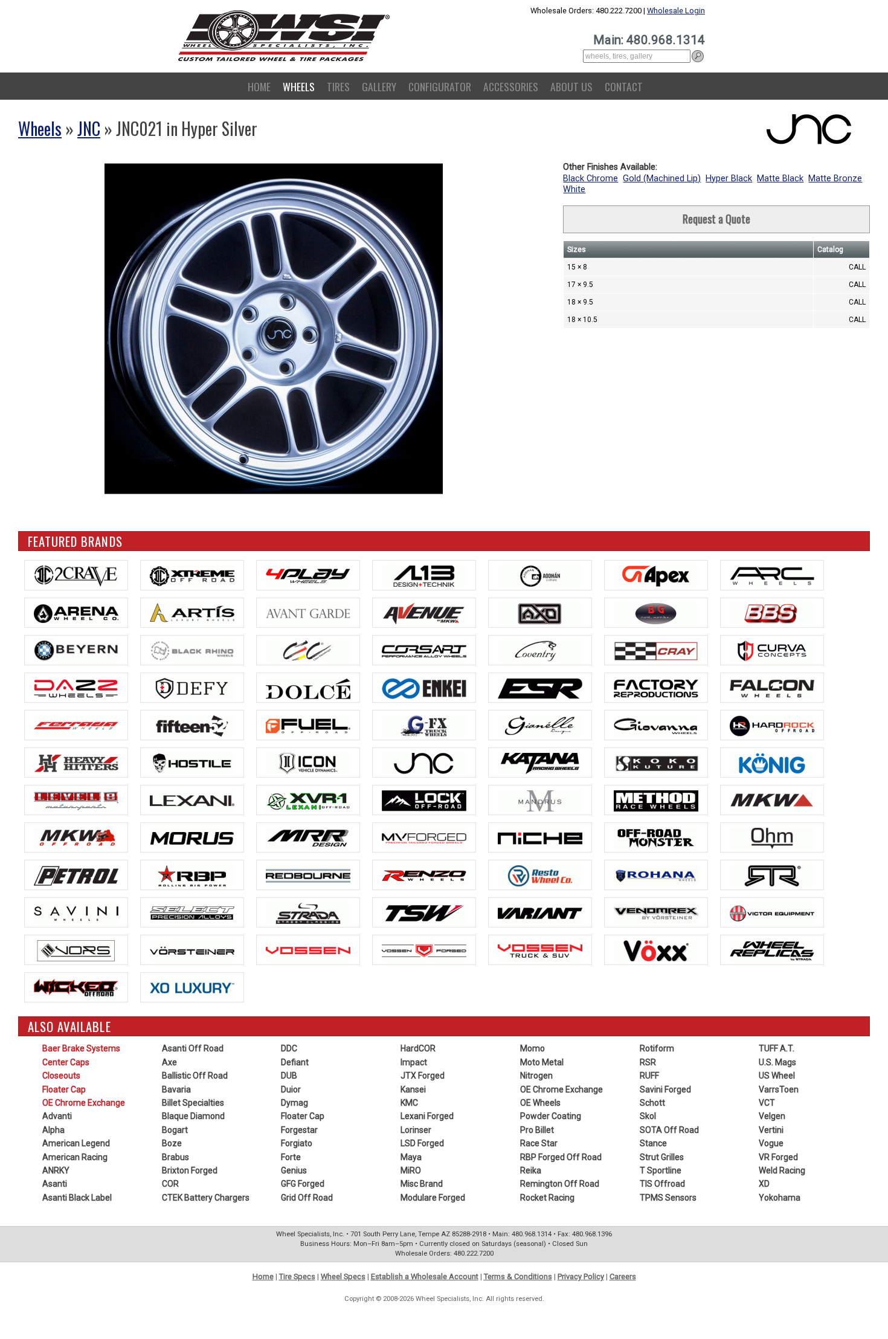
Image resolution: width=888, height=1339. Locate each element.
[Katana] (540, 762)
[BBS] (772, 613)
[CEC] (308, 650)
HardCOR (418, 1048)
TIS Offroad (662, 1184)
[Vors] (76, 950)
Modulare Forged (433, 1197)
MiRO (411, 1170)
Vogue (771, 1143)
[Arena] (76, 613)
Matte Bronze (835, 178)
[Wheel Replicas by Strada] (772, 950)
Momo (532, 1048)
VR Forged (778, 1157)
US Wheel (777, 1075)
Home (259, 86)
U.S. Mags (777, 1062)
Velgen (772, 1116)
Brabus (175, 1157)
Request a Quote (716, 219)
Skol (648, 1116)
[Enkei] (424, 688)
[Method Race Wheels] (656, 800)
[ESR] (540, 688)
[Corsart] (424, 650)
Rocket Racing (547, 1197)
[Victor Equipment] (772, 912)
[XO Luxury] (192, 987)
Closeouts (61, 1075)
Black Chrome (590, 178)
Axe (169, 1062)
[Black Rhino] (192, 650)
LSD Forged (422, 1143)
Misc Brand (422, 1184)
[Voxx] (656, 950)
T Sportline (660, 1170)
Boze (172, 1143)
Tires (338, 86)
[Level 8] (76, 800)
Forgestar (299, 1130)
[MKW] (772, 800)
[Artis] (192, 613)
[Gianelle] (540, 725)
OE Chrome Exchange (83, 1103)
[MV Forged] (424, 837)
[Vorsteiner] (192, 950)
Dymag (294, 1103)
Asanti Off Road (193, 1048)
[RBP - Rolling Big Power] (192, 875)
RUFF (649, 1075)
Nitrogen (536, 1075)
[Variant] (540, 912)
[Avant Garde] (308, 613)
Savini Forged (665, 1089)
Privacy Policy (581, 1276)
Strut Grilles (662, 1157)
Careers (623, 1276)
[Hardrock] (772, 725)
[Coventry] (540, 650)
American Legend (76, 1143)
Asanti (54, 1184)
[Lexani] (192, 800)
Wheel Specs (343, 1276)
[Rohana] (656, 875)
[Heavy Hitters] (76, 762)
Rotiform (657, 1048)
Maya (411, 1157)
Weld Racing (782, 1170)
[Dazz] (76, 688)
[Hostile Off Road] (192, 762)
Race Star (539, 1143)
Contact (624, 86)
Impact (414, 1062)
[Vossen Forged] (424, 950)
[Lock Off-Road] (424, 800)
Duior (291, 1089)
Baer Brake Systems (81, 1048)
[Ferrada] (76, 725)
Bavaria (176, 1089)
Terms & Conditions (518, 1276)
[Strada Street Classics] (308, 912)
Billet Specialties (193, 1103)
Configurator (439, 86)
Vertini (771, 1130)
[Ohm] (772, 837)
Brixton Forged (189, 1170)
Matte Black (780, 178)
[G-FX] (424, 725)
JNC (88, 128)
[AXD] (540, 613)
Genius (294, 1170)
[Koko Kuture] (656, 762)
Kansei (413, 1089)
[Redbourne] (308, 875)
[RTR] (772, 875)
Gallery (379, 86)
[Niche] (540, 837)
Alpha (53, 1130)
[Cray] (656, 650)
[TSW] (424, 912)
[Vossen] (308, 950)
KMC (409, 1103)
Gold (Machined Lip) (662, 178)
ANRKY (55, 1170)
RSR (648, 1062)
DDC (289, 1048)
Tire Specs (297, 1276)
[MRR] (308, 837)
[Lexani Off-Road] (308, 800)
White (574, 189)
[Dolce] (308, 688)
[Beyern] (76, 650)
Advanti (57, 1116)
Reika (530, 1170)
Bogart (175, 1130)
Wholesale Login (676, 10)
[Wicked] (76, 987)
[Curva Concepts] (772, 650)
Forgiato (296, 1143)
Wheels (299, 86)
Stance (653, 1143)
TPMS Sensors (668, 1197)
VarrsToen (779, 1089)
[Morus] (192, 837)
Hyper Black (729, 178)
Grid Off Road (307, 1197)
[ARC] (772, 575)
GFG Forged (302, 1184)
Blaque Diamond (193, 1116)
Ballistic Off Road (195, 1075)
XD (764, 1184)
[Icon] (308, 762)
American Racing (75, 1157)
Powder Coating (550, 1116)
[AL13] (424, 575)
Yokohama (779, 1197)
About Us (571, 86)
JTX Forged (423, 1075)
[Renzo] (424, 875)
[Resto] (540, 875)
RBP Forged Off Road (561, 1157)
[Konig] (772, 762)
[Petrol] (76, 875)
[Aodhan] (540, 575)
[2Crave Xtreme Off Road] (192, 575)
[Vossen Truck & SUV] (540, 950)
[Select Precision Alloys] (192, 912)
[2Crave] (76, 575)
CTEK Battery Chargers (205, 1197)
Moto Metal (542, 1062)
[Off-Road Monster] (656, 837)
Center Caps (65, 1062)
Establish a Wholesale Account (424, 1276)
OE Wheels (540, 1103)
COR (170, 1184)
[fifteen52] (192, 725)
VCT (767, 1103)
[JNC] (424, 762)
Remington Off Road (559, 1184)
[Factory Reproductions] (656, 688)
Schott (652, 1103)
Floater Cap (64, 1089)
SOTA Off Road (669, 1130)
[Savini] (76, 912)
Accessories (510, 86)
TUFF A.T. (776, 1048)
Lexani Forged (427, 1116)
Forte (291, 1157)
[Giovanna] (656, 725)
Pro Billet (537, 1130)
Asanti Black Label (77, 1197)
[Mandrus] (540, 800)
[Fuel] (308, 725)
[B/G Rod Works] (656, 613)
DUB (289, 1075)
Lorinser (416, 1130)
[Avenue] (424, 613)
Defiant (295, 1062)
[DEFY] (192, 688)
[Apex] (656, 575)
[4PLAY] (308, 575)
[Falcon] (772, 688)
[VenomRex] (656, 912)
